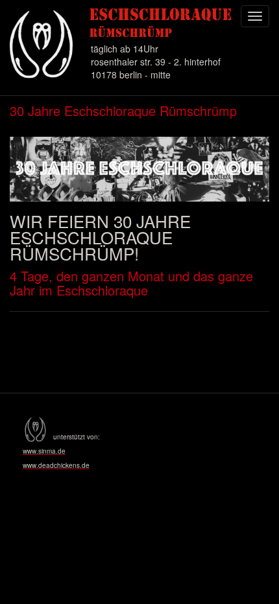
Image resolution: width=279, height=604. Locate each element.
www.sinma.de (44, 451)
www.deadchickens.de (56, 465)
